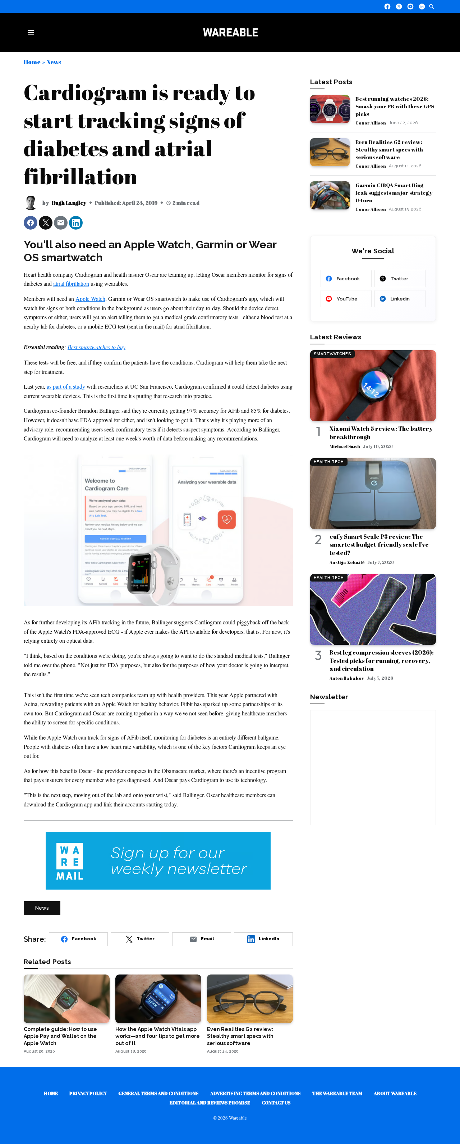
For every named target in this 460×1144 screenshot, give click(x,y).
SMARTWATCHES (332, 354)
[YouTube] (410, 6)
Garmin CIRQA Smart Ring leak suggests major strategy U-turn (393, 192)
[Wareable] (230, 32)
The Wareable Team (337, 1093)
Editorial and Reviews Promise (210, 1102)
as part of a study (66, 386)
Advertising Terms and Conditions (255, 1093)
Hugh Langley (69, 202)
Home (32, 62)
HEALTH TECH (329, 462)
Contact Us (276, 1102)
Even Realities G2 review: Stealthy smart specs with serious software (389, 149)
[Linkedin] (422, 6)
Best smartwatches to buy (96, 347)
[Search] (431, 6)
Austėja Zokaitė (347, 562)
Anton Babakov (347, 678)
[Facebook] (387, 6)
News (53, 62)
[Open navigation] (32, 32)
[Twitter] (399, 6)
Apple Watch (90, 298)
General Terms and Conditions (158, 1093)
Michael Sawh (345, 446)
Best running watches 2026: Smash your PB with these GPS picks (394, 106)
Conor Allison (370, 123)
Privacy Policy (88, 1093)
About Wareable (395, 1093)
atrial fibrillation (71, 283)
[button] (30, 223)
